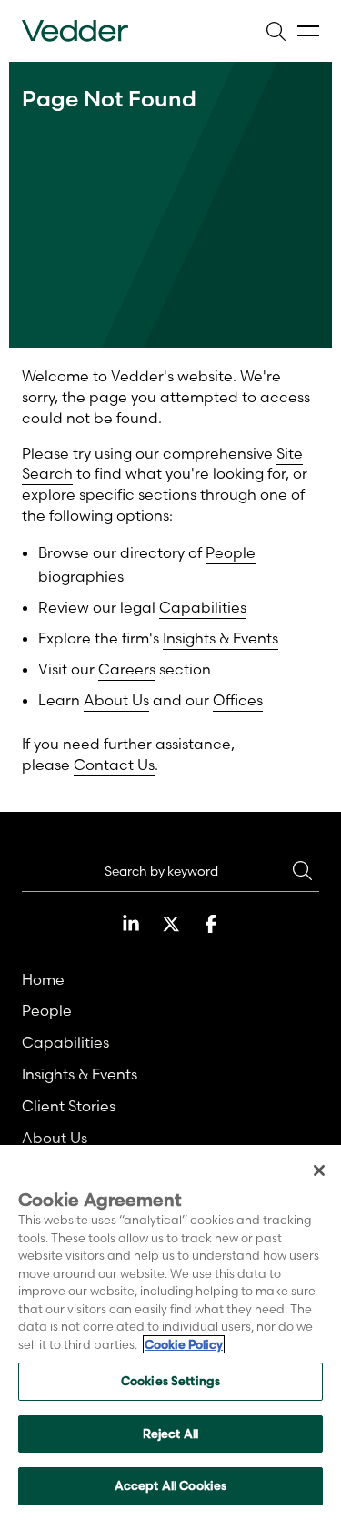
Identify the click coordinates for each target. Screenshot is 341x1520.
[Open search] (275, 31)
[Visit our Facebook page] (211, 924)
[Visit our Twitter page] (171, 924)
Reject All (170, 1433)
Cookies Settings (170, 1380)
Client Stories (68, 1106)
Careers (126, 669)
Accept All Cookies (170, 1485)
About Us (116, 700)
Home (43, 979)
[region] (170, 1332)
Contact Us (114, 764)
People (231, 552)
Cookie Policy (184, 1344)
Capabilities (202, 607)
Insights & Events (220, 638)
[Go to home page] (75, 31)
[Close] (319, 1170)
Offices (238, 700)
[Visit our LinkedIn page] (131, 924)
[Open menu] (308, 31)
